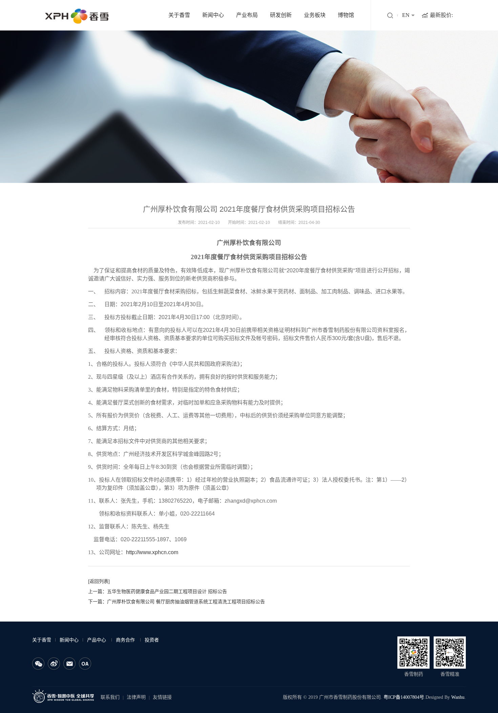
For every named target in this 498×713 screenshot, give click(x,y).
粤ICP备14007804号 (403, 697)
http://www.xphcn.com (152, 552)
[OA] (85, 663)
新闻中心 (213, 15)
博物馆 (346, 15)
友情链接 (162, 697)
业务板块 (315, 15)
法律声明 (136, 697)
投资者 (152, 640)
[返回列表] (99, 581)
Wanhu (457, 697)
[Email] (69, 663)
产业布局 (247, 15)
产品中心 (96, 640)
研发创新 (281, 15)
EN (406, 15)
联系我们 (110, 697)
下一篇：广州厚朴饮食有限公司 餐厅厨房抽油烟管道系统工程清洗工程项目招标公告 (176, 601)
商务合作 (125, 640)
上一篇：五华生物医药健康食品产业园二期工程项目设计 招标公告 (157, 591)
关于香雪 (179, 15)
